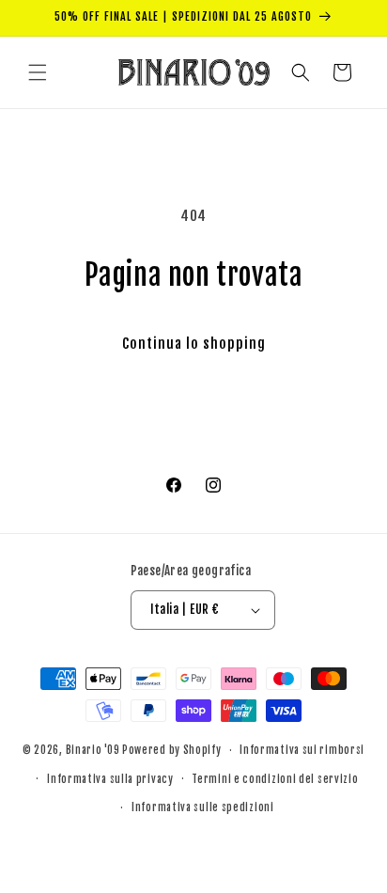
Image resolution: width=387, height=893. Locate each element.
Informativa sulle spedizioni (203, 807)
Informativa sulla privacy (110, 779)
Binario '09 (93, 750)
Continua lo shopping (194, 343)
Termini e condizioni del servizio (275, 779)
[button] (37, 72)
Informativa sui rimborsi (302, 750)
